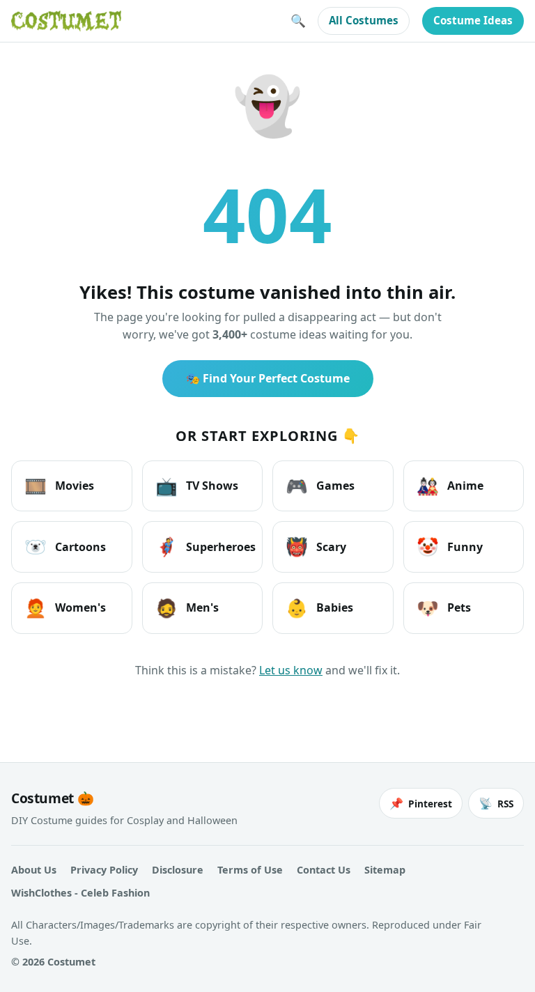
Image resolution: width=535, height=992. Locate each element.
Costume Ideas (473, 20)
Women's (65, 608)
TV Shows (196, 486)
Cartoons (65, 546)
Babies (319, 608)
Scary (316, 546)
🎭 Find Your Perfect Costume (268, 378)
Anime (450, 486)
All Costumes (363, 20)
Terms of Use (250, 869)
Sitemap (384, 869)
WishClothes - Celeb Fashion (80, 892)
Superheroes (205, 546)
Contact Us (323, 869)
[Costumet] (66, 20)
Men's (187, 608)
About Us (33, 869)
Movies (59, 486)
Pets (444, 608)
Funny (450, 546)
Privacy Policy (104, 869)
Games (320, 486)
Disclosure (177, 869)
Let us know (291, 670)
